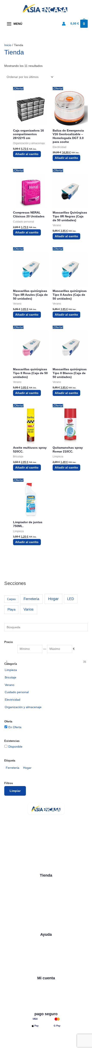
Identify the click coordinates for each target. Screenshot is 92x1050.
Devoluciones (46, 970)
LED (70, 599)
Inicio (7, 45)
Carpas (11, 599)
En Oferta (14, 727)
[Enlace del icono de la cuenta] (64, 24)
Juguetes (46, 919)
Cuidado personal (46, 911)
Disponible (15, 746)
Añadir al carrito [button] (27, 154)
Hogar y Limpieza (46, 888)
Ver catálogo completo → (46, 927)
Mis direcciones (46, 1006)
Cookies (55, 1047)
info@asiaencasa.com (41, 857)
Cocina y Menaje (46, 880)
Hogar (53, 599)
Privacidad (35, 1047)
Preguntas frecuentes (46, 955)
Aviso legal (14, 1047)
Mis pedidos (46, 998)
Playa (11, 609)
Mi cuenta (46, 983)
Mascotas (46, 904)
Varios (29, 609)
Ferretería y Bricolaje (46, 896)
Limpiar (15, 790)
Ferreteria (31, 599)
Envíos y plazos (46, 963)
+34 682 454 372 (37, 849)
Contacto (46, 947)
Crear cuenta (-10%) (46, 991)
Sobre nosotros (46, 939)
